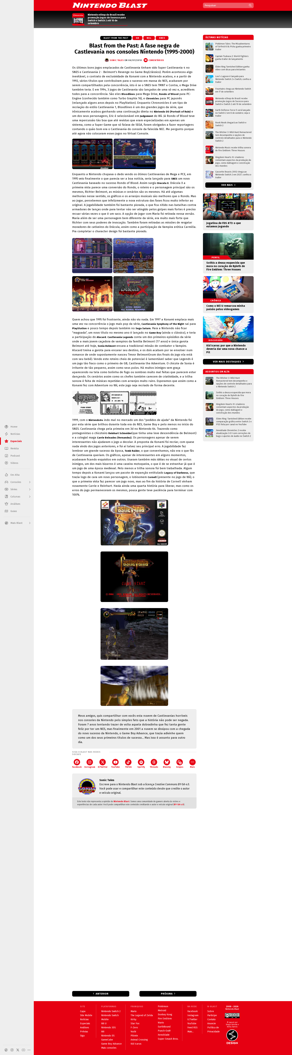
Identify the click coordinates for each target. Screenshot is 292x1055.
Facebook (77, 767)
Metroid (162, 1010)
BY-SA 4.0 (179, 804)
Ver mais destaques (227, 361)
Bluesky (167, 767)
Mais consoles (108, 1047)
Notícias (84, 1019)
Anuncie (211, 1023)
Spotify (141, 767)
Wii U (103, 1023)
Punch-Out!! (164, 1030)
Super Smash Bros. (168, 1038)
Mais (192, 767)
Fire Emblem (165, 1018)
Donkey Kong (165, 1014)
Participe (212, 1015)
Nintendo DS (108, 1035)
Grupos (179, 767)
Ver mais (227, 185)
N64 (149, 38)
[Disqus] (134, 856)
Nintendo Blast (121, 801)
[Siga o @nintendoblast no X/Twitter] (18, 1050)
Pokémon (163, 1006)
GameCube (107, 1039)
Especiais (85, 1023)
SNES (162, 38)
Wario (161, 1022)
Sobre (210, 1011)
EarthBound (164, 1026)
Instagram (89, 767)
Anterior (102, 993)
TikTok (128, 767)
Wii (102, 1031)
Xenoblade (163, 1034)
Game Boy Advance (111, 1043)
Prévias (84, 1031)
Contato (211, 1019)
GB (137, 38)
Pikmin (134, 1035)
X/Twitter (102, 767)
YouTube (115, 767)
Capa (82, 1011)
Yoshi (133, 1031)
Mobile (105, 1019)
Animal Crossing (139, 1039)
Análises (84, 1027)
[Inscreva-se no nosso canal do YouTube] (23, 1050)
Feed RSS (192, 1027)
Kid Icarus (136, 1043)
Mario (134, 1011)
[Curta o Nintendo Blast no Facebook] (6, 1050)
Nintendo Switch (110, 1015)
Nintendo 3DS (108, 1027)
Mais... (190, 1031)
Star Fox (135, 1023)
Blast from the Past (116, 38)
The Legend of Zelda (142, 1015)
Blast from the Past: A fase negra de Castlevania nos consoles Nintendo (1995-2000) (134, 49)
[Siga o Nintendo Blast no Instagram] (12, 1050)
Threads (154, 767)
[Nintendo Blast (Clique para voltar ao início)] (110, 5)
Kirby (133, 1019)
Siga (82, 1035)
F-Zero (134, 1027)
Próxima (167, 993)
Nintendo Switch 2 (110, 1011)
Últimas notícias (216, 37)
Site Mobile (86, 1015)
